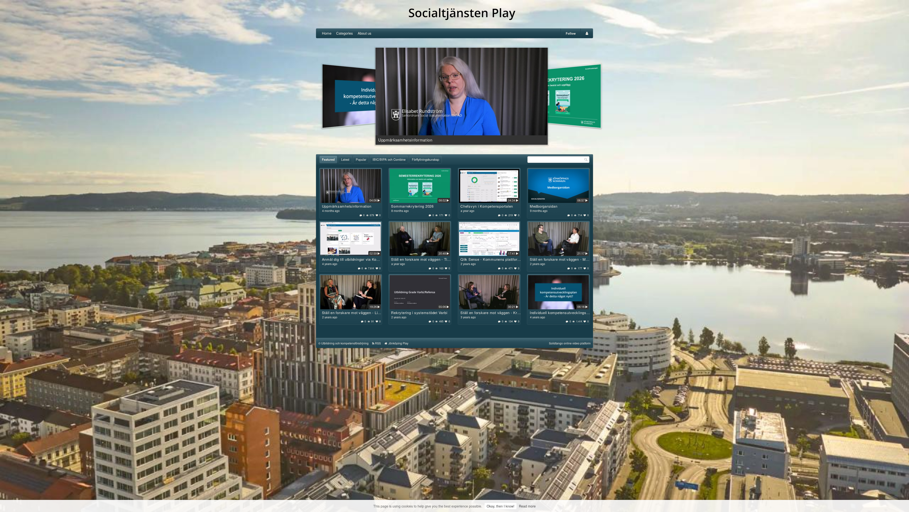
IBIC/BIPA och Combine (389, 159)
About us (364, 33)
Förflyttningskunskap (425, 159)
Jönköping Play (398, 343)
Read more (527, 506)
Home (326, 33)
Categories (344, 33)
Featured (328, 159)
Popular (361, 159)
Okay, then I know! (500, 506)
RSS (378, 343)
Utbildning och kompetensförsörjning (345, 343)
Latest (345, 159)
